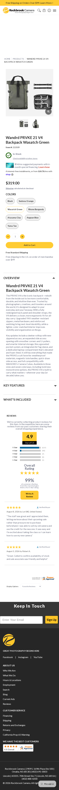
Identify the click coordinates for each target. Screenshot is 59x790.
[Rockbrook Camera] (18, 10)
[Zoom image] (48, 111)
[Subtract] (8, 236)
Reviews (7, 703)
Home (7, 59)
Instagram (23, 657)
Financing (7, 715)
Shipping (9, 188)
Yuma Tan (12, 226)
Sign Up (51, 619)
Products (18, 59)
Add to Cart (29, 245)
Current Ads (9, 699)
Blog (5, 694)
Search (6, 689)
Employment (9, 684)
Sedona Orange (26, 201)
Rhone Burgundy (36, 209)
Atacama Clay (14, 217)
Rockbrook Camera (20, 783)
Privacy (6, 730)
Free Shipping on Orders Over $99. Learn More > (29, 2)
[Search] (39, 10)
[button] (44, 10)
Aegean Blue (33, 217)
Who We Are (9, 670)
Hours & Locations (12, 680)
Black (10, 201)
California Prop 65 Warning (16, 734)
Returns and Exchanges (14, 725)
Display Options (12, 586)
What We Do (9, 675)
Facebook (8, 657)
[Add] (22, 236)
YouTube (38, 657)
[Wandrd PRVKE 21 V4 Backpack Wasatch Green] (23, 123)
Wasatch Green (15, 209)
